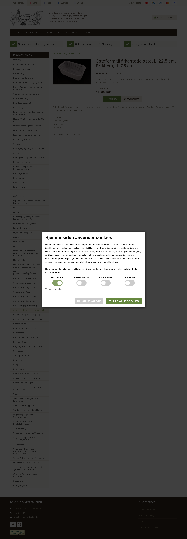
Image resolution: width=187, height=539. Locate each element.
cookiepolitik (51, 262)
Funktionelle (105, 277)
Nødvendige (57, 277)
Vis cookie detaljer (53, 289)
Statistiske (129, 277)
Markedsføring (81, 277)
